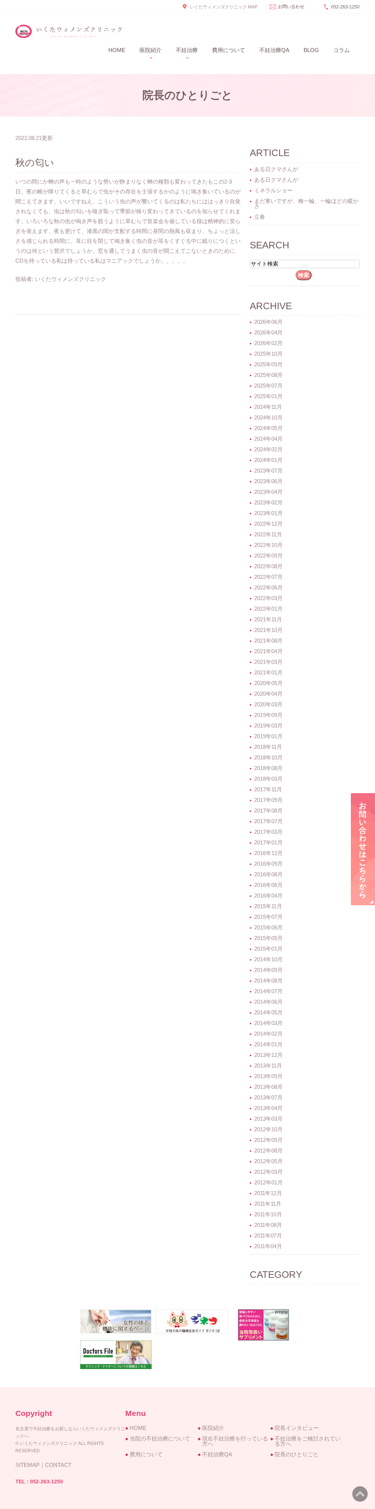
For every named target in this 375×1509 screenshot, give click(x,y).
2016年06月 (268, 885)
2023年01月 (268, 513)
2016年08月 (268, 874)
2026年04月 (268, 332)
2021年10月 (268, 630)
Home (116, 50)
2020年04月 (268, 694)
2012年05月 (268, 1161)
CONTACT (58, 1465)
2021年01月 (268, 672)
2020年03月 (268, 704)
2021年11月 (268, 619)
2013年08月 (268, 1087)
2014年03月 (268, 1023)
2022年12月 (268, 524)
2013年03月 (268, 1119)
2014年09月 (268, 970)
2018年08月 (268, 768)
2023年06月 (268, 481)
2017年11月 (268, 789)
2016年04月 (268, 895)
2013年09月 (268, 1076)
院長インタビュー (297, 1428)
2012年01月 (268, 1182)
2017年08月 (268, 810)
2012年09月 (268, 1140)
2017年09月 (268, 800)
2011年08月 (268, 1225)
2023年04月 (268, 492)
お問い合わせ (291, 6)
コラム (341, 50)
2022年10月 (268, 545)
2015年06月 (268, 927)
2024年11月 (268, 407)
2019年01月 (268, 736)
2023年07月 (268, 470)
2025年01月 (268, 396)
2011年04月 (268, 1246)
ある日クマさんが (276, 169)
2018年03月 (268, 779)
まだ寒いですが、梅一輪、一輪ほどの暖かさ (306, 203)
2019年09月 (268, 715)
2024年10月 (268, 417)
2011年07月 (268, 1235)
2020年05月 (268, 683)
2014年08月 (268, 980)
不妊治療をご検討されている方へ (308, 1441)
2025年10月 (268, 354)
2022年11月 (268, 534)
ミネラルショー (273, 190)
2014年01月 (268, 1044)
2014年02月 (268, 1034)
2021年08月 (268, 640)
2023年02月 (268, 502)
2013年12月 (268, 1055)
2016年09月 (268, 864)
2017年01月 (268, 842)
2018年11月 (268, 747)
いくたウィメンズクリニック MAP (223, 7)
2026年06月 (268, 322)
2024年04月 (268, 439)
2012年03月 (268, 1172)
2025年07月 (268, 385)
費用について (228, 50)
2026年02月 (268, 343)
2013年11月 (268, 1065)
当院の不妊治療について (160, 1438)
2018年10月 (268, 757)
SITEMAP (27, 1465)
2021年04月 (268, 651)
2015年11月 (268, 906)
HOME (138, 1428)
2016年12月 (268, 853)
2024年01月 (268, 460)
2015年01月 (268, 949)
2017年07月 (268, 821)
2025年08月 (268, 375)
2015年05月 (268, 938)
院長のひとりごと (297, 1454)
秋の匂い (34, 162)
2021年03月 (268, 662)
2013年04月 (268, 1108)
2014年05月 (268, 1012)
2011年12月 (268, 1193)
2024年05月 (268, 428)
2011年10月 (268, 1214)
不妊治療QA (274, 50)
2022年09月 (268, 555)
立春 (259, 217)
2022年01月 (268, 609)
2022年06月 (268, 587)
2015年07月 (268, 917)
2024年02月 (268, 449)
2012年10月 (268, 1129)
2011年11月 (267, 1204)
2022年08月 (268, 566)
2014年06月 (268, 1002)
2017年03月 (268, 832)
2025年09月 (268, 364)
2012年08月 (268, 1150)
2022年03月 (268, 598)
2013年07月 (268, 1097)
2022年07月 (268, 577)
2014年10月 (268, 959)
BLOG (311, 50)
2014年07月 (268, 991)
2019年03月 (268, 725)
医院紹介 (213, 1428)
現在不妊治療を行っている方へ (235, 1441)
